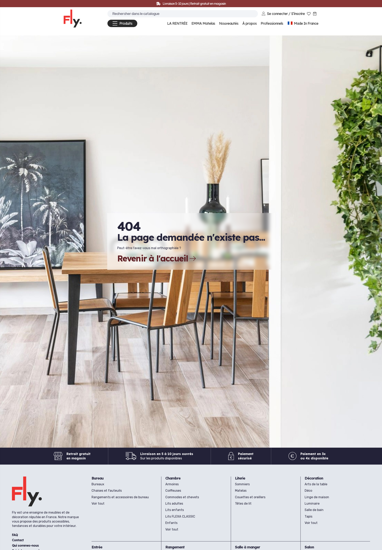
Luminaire (312, 503)
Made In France (305, 23)
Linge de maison (317, 497)
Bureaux (98, 484)
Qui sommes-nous (25, 545)
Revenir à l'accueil (152, 258)
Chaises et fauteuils (107, 490)
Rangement (174, 547)
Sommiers (242, 484)
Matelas (241, 490)
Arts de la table (316, 484)
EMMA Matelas (203, 23)
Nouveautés (228, 23)
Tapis (308, 516)
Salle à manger (247, 547)
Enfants (171, 523)
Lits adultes (174, 503)
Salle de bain (314, 510)
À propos (249, 23)
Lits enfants (174, 510)
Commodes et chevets (182, 497)
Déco (308, 490)
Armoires (172, 484)
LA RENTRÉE (177, 23)
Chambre (172, 478)
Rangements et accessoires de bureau (120, 497)
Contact (18, 540)
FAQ (15, 535)
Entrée (97, 547)
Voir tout (98, 503)
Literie (240, 478)
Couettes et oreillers (250, 497)
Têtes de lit (243, 503)
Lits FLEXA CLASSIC (180, 516)
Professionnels (272, 23)
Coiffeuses (173, 490)
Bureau (97, 478)
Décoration (314, 478)
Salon (309, 547)
